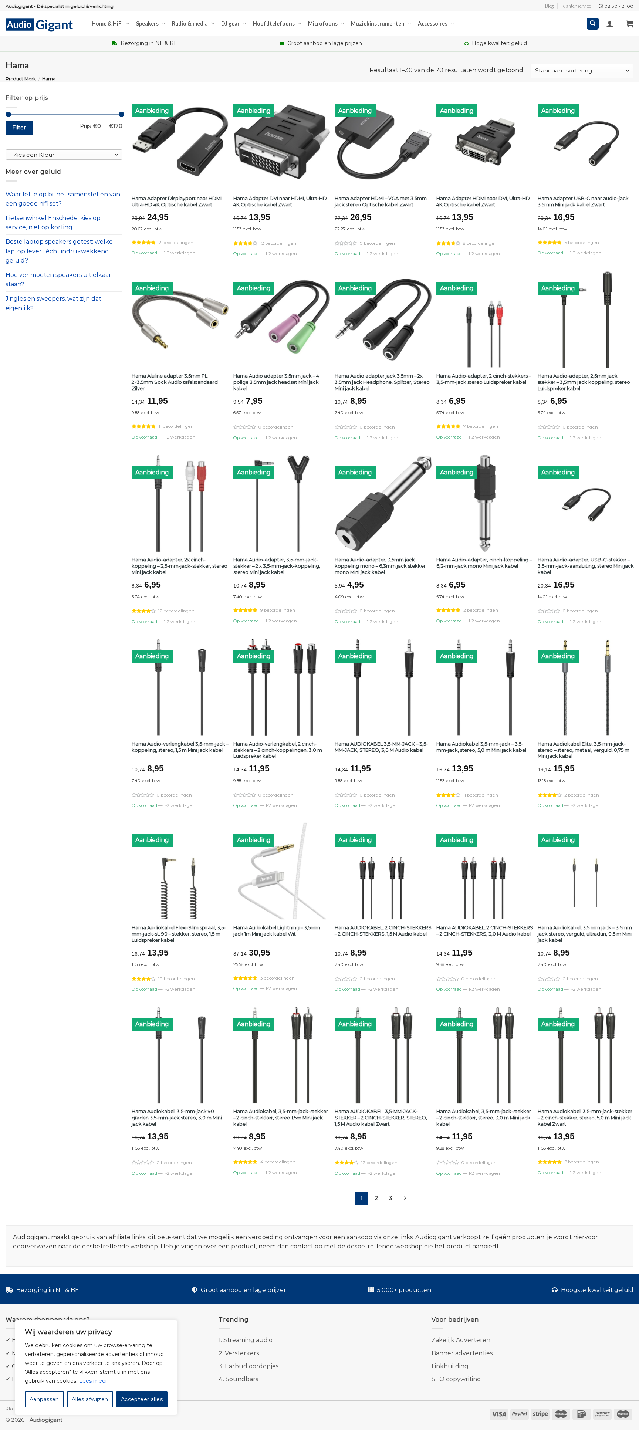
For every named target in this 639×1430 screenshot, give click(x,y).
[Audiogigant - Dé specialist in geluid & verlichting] (43, 24)
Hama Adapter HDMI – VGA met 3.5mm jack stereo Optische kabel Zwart (381, 201)
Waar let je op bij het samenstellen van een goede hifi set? (63, 199)
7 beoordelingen (480, 426)
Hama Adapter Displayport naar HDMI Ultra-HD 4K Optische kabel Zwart (177, 201)
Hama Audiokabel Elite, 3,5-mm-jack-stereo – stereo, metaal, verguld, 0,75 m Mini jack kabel (583, 750)
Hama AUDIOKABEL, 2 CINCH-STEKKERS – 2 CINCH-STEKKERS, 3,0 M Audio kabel (484, 930)
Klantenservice (576, 6)
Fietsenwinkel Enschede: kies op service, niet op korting (53, 222)
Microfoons (323, 23)
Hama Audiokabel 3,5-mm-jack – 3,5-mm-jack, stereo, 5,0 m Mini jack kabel (481, 747)
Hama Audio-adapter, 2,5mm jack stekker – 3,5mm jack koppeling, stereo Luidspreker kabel (584, 382)
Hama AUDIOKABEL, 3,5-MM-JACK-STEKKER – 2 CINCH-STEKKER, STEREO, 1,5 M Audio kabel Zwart (381, 1117)
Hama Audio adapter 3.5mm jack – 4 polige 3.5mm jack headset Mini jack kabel (276, 382)
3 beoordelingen (277, 978)
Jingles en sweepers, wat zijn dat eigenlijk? (53, 303)
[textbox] (62, 155)
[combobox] (64, 154)
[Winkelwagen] (629, 24)
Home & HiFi (107, 23)
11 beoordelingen (176, 426)
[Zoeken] (593, 24)
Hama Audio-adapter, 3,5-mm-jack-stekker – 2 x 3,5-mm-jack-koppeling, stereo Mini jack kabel (276, 566)
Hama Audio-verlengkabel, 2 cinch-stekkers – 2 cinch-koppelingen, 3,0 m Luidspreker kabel (277, 750)
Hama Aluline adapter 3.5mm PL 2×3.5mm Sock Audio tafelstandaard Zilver (175, 382)
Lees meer (93, 1380)
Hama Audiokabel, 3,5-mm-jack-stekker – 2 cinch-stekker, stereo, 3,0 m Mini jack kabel (483, 1117)
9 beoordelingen (277, 610)
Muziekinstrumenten (378, 23)
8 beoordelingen (480, 243)
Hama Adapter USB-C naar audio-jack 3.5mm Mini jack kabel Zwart (583, 201)
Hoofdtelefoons (274, 23)
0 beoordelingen (377, 243)
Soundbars (242, 1379)
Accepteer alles (142, 1399)
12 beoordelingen (278, 243)
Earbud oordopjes (251, 1366)
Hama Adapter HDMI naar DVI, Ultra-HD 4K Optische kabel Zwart (483, 201)
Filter (19, 127)
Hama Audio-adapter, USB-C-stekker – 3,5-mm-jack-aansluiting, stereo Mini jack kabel (586, 566)
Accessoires (432, 23)
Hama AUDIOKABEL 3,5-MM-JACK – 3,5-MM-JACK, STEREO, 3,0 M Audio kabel (381, 747)
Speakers (147, 23)
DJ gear (230, 23)
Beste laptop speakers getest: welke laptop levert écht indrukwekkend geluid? (59, 251)
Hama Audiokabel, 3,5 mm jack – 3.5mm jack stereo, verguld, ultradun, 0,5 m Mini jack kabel (585, 933)
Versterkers (242, 1353)
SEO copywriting (456, 1379)
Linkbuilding (450, 1366)
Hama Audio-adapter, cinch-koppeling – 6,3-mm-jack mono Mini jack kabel (484, 563)
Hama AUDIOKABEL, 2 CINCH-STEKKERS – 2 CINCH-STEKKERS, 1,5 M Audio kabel (383, 930)
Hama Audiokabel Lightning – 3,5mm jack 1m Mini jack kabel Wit (276, 930)
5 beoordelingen (582, 242)
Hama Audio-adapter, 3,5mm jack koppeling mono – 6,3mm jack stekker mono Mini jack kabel (380, 566)
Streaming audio (248, 1339)
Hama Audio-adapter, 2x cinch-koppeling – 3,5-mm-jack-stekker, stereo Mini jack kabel (179, 566)
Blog (549, 6)
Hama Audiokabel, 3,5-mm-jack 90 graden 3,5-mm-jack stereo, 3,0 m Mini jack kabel (177, 1117)
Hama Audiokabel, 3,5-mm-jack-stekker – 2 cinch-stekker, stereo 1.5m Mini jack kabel (280, 1117)
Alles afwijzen (90, 1399)
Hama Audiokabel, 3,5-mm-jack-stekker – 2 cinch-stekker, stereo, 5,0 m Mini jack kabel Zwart (585, 1117)
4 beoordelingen (277, 1161)
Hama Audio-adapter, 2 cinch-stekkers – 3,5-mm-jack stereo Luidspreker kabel (483, 379)
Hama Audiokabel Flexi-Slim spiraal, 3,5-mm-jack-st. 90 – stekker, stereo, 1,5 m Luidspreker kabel (179, 933)
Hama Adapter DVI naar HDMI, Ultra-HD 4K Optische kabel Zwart (280, 201)
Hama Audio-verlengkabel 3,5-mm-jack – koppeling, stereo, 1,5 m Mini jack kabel (180, 747)
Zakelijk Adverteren (461, 1339)
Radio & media (190, 23)
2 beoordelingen (176, 242)
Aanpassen (44, 1399)
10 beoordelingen (176, 978)
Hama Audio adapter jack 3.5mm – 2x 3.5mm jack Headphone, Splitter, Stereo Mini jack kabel (382, 382)
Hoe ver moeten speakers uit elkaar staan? (58, 279)
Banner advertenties (462, 1353)
